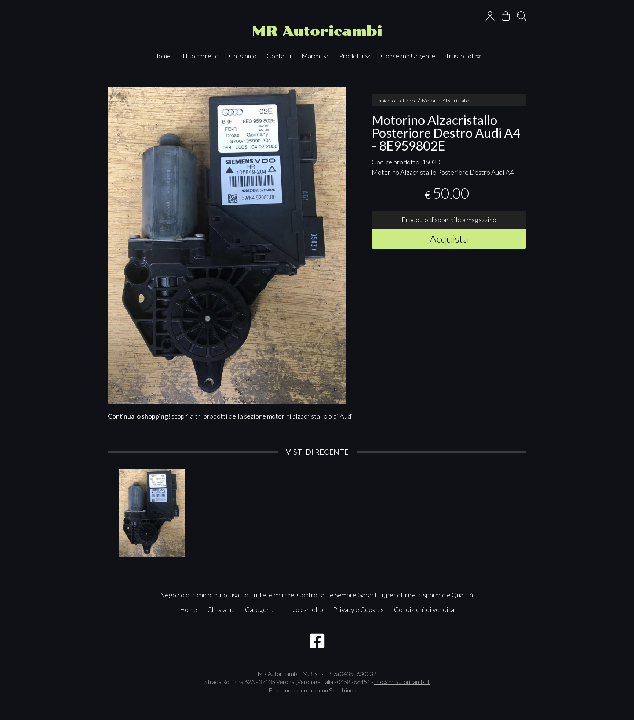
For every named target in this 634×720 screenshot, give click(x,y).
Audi (346, 416)
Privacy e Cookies (358, 609)
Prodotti (352, 56)
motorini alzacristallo (297, 416)
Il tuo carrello (200, 56)
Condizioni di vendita (424, 609)
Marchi (312, 56)
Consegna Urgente (408, 56)
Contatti (279, 56)
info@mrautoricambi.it (402, 681)
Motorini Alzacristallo (445, 100)
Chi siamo (242, 56)
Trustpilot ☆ (463, 56)
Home (162, 56)
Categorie (260, 609)
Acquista (449, 238)
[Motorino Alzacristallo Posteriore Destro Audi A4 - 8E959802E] (227, 245)
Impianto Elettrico (395, 100)
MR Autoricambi (317, 31)
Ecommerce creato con (317, 690)
